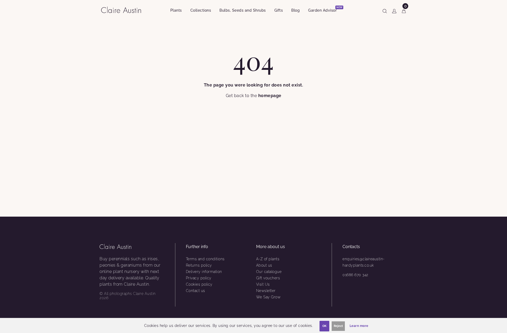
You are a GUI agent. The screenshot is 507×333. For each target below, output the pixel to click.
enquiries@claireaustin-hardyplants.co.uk (363, 262)
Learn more (359, 326)
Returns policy (199, 265)
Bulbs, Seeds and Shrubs (242, 10)
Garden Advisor (324, 9)
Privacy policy (199, 278)
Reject (338, 326)
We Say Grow (268, 297)
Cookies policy (199, 284)
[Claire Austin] (123, 9)
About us (264, 265)
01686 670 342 (355, 275)
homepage (269, 95)
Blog (295, 10)
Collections (200, 10)
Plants (176, 10)
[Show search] (385, 10)
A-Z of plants (268, 259)
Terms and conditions (205, 259)
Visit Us (263, 284)
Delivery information (204, 272)
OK (324, 326)
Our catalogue (269, 272)
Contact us (195, 291)
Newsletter (266, 291)
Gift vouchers (268, 278)
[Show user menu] (394, 10)
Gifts (278, 10)
